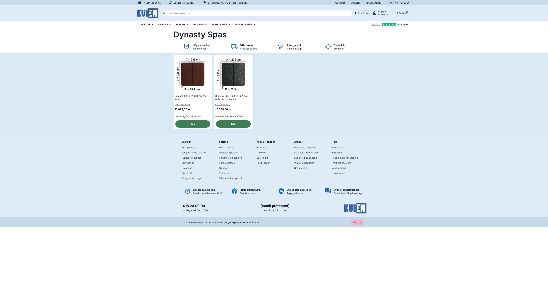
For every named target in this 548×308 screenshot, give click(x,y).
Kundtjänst (340, 3)
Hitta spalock (226, 147)
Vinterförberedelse (304, 162)
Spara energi (301, 168)
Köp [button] (193, 123)
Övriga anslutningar (192, 178)
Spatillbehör (263, 157)
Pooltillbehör (263, 162)
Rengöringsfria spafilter (194, 152)
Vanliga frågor (339, 168)
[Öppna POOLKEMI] (206, 24)
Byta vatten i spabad (305, 147)
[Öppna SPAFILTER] (152, 24)
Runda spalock (227, 162)
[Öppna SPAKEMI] (187, 24)
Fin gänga (187, 168)
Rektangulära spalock (230, 157)
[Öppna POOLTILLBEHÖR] (254, 24)
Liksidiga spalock (228, 152)
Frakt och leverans (341, 162)
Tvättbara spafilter (191, 157)
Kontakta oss (338, 173)
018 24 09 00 (194, 206)
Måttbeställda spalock (230, 178)
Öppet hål (187, 173)
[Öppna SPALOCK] (170, 24)
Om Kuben (355, 3)
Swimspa (224, 173)
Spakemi (261, 147)
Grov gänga (188, 162)
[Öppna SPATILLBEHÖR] (229, 24)
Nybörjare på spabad (305, 157)
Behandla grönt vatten (306, 152)
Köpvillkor (337, 152)
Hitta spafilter (189, 147)
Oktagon (223, 168)
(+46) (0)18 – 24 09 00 (399, 3)
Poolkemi (261, 152)
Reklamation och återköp (345, 157)
